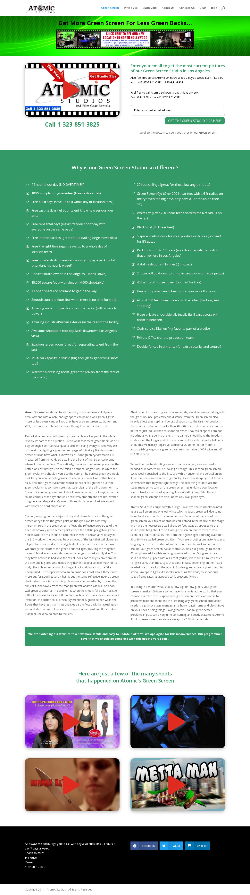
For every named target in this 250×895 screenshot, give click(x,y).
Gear (203, 8)
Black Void (150, 8)
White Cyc (131, 8)
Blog (214, 8)
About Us (168, 8)
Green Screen (110, 8)
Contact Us (187, 8)
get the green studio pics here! (194, 121)
